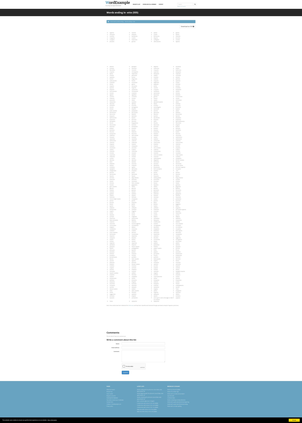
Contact (161, 4)
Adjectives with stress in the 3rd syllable (147, 409)
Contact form (110, 402)
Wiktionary (131, 305)
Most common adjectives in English (145, 401)
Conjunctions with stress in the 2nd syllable (147, 405)
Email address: (115, 347)
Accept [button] (294, 420)
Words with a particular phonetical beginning (178, 402)
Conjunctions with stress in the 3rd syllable (147, 403)
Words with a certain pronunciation (176, 393)
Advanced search (181, 6)
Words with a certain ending (117, 21)
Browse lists (110, 391)
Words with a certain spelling (174, 406)
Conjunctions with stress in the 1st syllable (147, 407)
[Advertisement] (122, 53)
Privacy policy (110, 406)
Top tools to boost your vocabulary (115, 400)
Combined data (171, 398)
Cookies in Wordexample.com (114, 404)
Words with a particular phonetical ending (177, 404)
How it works (110, 393)
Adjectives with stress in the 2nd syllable (147, 411)
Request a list (136, 4)
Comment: (116, 351)
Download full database (149, 4)
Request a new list (111, 396)
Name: (117, 343)
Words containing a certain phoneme (176, 400)
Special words (170, 396)
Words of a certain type (173, 391)
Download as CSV (187, 26)
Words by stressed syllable (173, 389)
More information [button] (52, 420)
